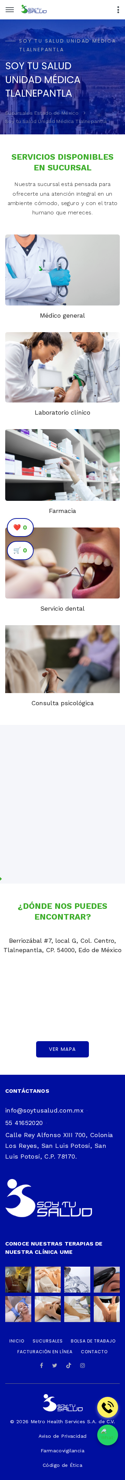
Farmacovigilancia (62, 1450)
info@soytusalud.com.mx (44, 1110)
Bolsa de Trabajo (93, 1341)
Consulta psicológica (62, 703)
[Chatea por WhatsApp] (107, 1435)
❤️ (20, 527)
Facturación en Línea (45, 1352)
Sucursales (48, 1341)
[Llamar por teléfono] (107, 1407)
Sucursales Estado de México (41, 113)
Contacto (94, 1352)
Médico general (62, 315)
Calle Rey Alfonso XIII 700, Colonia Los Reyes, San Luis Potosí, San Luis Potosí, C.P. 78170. (59, 1145)
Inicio (16, 1341)
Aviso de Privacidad (63, 1436)
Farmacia (62, 510)
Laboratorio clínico (62, 412)
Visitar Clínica (40, 849)
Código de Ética (62, 1465)
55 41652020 (24, 1122)
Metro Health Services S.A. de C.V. (71, 1421)
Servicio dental (62, 608)
